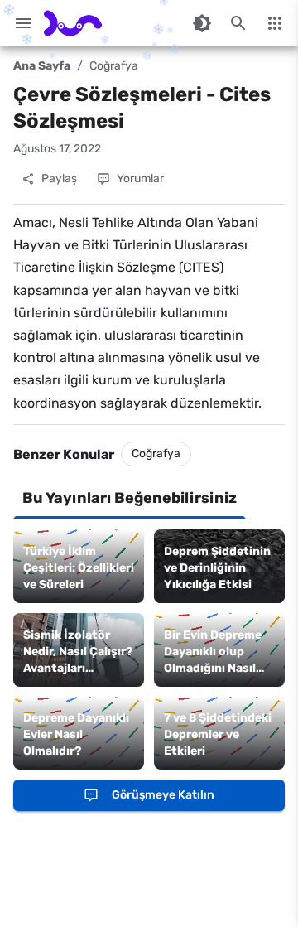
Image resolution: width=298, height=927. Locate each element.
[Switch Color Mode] (202, 23)
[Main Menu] (23, 23)
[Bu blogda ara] (238, 23)
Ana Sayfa (41, 66)
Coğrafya (113, 66)
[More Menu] (274, 23)
